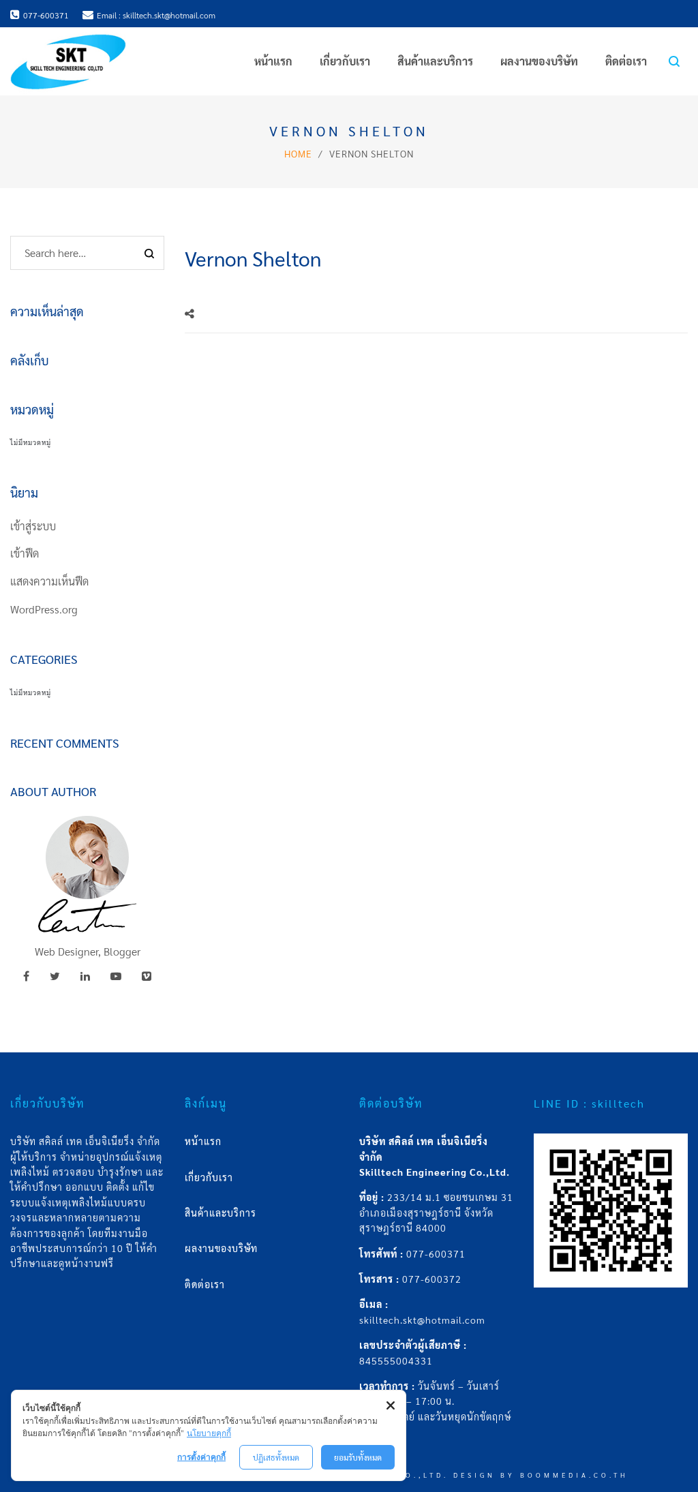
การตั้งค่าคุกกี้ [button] (201, 1457)
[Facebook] (26, 976)
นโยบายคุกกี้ (209, 1433)
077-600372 (431, 1279)
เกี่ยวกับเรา (209, 1177)
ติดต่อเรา (205, 1284)
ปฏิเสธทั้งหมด (276, 1457)
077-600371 (436, 1253)
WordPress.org (44, 609)
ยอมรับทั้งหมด (358, 1457)
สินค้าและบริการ (220, 1212)
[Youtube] (115, 976)
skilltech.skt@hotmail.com (422, 1319)
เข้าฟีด (24, 553)
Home (298, 153)
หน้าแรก (203, 1141)
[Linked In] (85, 976)
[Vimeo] (146, 976)
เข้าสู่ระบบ (33, 526)
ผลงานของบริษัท (221, 1248)
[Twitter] (55, 976)
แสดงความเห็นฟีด (49, 581)
